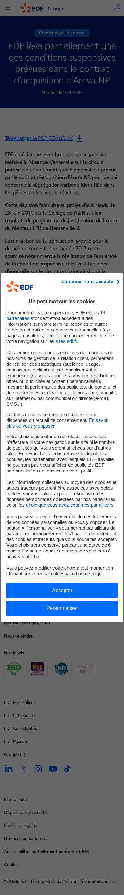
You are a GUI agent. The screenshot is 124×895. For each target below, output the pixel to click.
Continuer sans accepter (88, 281)
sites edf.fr (66, 341)
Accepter (62, 590)
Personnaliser (62, 608)
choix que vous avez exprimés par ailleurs (70, 505)
